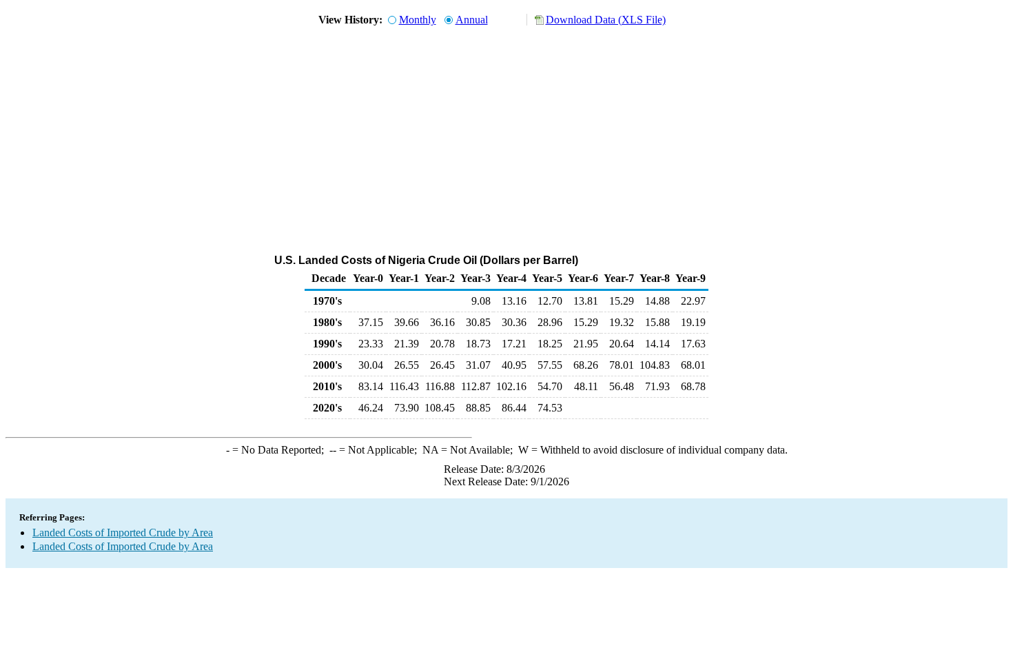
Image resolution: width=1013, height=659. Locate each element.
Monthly (417, 20)
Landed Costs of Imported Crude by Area (122, 532)
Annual (472, 20)
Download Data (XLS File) (606, 20)
